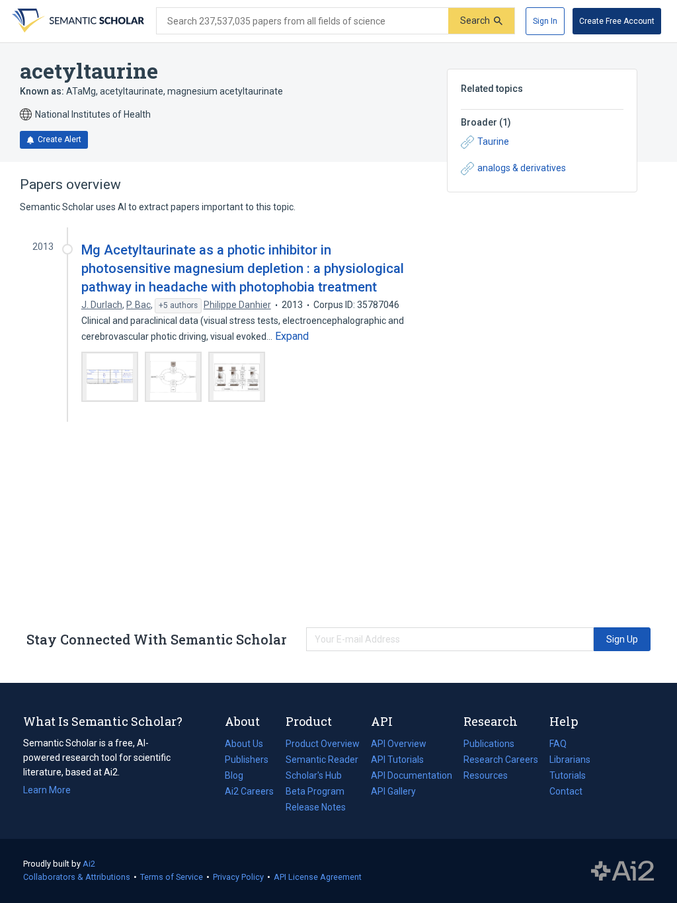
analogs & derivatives (521, 168)
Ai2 (89, 864)
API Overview (398, 743)
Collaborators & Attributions (76, 877)
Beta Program (315, 791)
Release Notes (316, 807)
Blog (239, 776)
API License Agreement (318, 877)
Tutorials (567, 775)
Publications (488, 745)
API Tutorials (397, 759)
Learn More (47, 790)
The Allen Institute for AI (622, 871)
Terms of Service (171, 877)
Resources (485, 776)
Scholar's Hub (314, 775)
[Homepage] (76, 21)
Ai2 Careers (249, 792)
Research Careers (500, 760)
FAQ (558, 743)
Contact (565, 791)
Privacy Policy (238, 877)
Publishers (246, 759)
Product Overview (323, 743)
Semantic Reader (322, 759)
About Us (244, 743)
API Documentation (411, 776)
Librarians (569, 759)
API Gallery (393, 791)
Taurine (493, 141)
